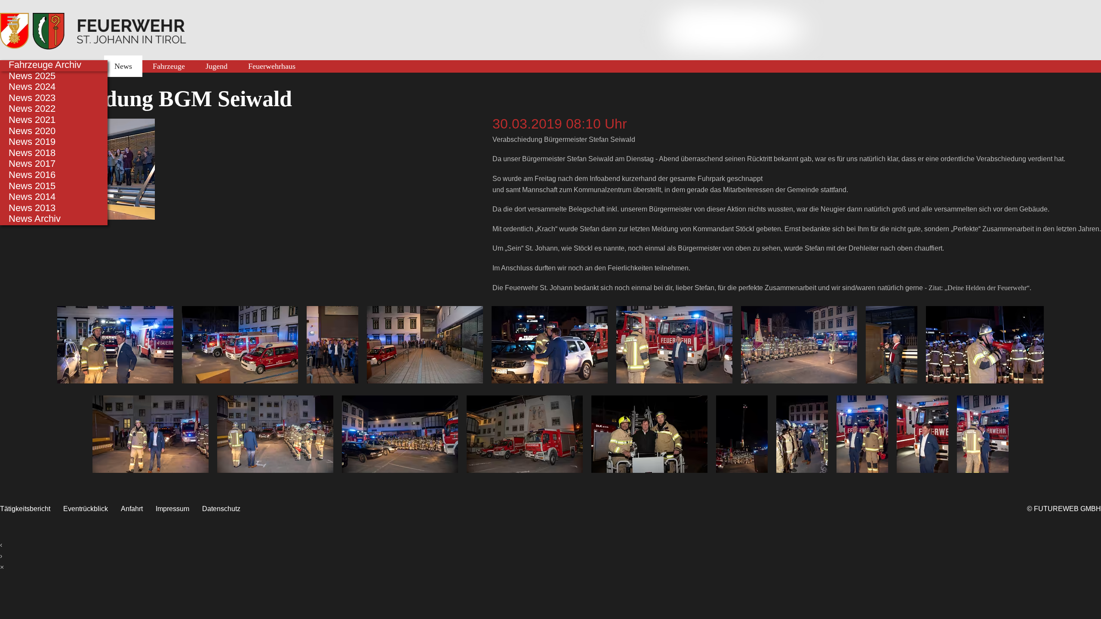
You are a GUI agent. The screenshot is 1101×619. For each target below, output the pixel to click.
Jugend (217, 66)
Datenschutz (221, 508)
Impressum (172, 508)
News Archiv (35, 218)
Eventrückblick (85, 508)
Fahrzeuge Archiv (45, 64)
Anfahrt (132, 508)
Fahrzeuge (169, 66)
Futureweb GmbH (1067, 508)
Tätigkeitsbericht (25, 508)
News (123, 66)
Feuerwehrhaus (271, 66)
